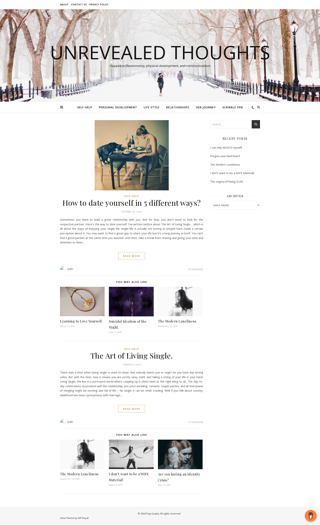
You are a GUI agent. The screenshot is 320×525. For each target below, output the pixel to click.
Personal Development (118, 107)
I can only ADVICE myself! (226, 147)
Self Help (84, 107)
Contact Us (79, 4)
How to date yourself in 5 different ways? (131, 203)
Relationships (177, 107)
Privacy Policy (99, 4)
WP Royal (83, 518)
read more (131, 256)
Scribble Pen (232, 107)
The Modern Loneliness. (177, 321)
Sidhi (70, 269)
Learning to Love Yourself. (81, 321)
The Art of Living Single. (132, 355)
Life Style (151, 107)
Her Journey (206, 107)
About (64, 4)
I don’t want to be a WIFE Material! (232, 173)
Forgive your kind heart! (225, 156)
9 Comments (195, 269)
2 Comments (195, 422)
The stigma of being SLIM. (226, 181)
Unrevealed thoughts (160, 52)
